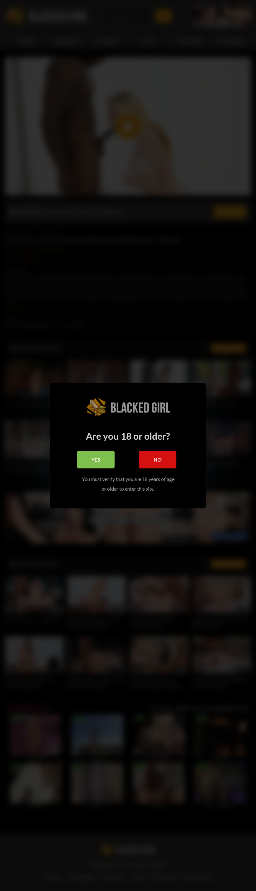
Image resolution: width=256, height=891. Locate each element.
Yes (95, 460)
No (158, 460)
